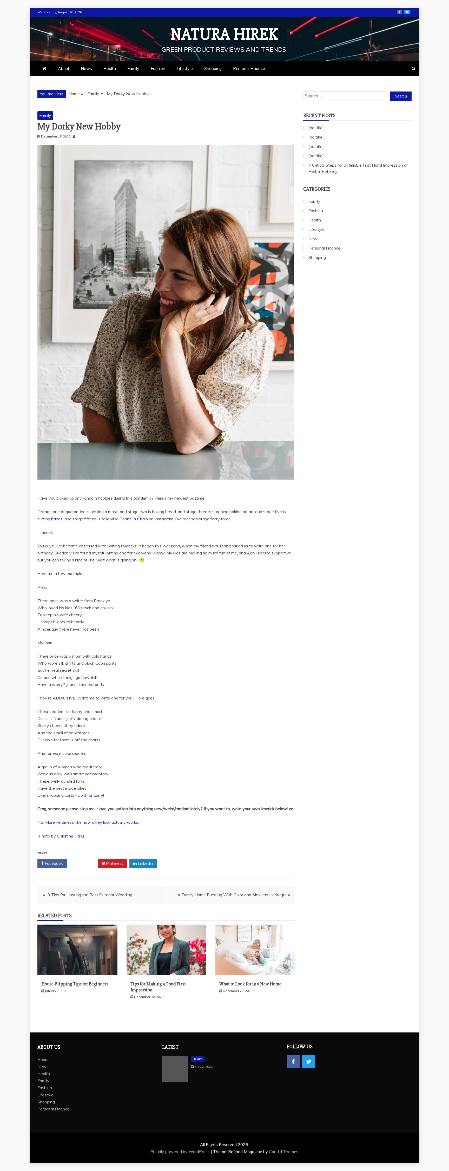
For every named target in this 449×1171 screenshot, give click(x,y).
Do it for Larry (90, 795)
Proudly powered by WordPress (180, 1151)
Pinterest (114, 863)
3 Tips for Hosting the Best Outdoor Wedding (90, 894)
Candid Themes (283, 1151)
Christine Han (69, 836)
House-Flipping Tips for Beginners (74, 984)
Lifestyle (185, 68)
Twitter (84, 863)
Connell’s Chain (134, 518)
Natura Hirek (224, 34)
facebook (399, 12)
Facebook (53, 863)
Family (133, 68)
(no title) (316, 127)
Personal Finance (249, 68)
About (63, 68)
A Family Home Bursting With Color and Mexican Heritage (231, 894)
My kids (173, 552)
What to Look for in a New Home (250, 984)
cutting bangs (50, 518)
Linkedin (145, 863)
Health (109, 68)
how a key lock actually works (110, 822)
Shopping (213, 68)
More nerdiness (59, 822)
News (86, 68)
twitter (407, 12)
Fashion (158, 68)
